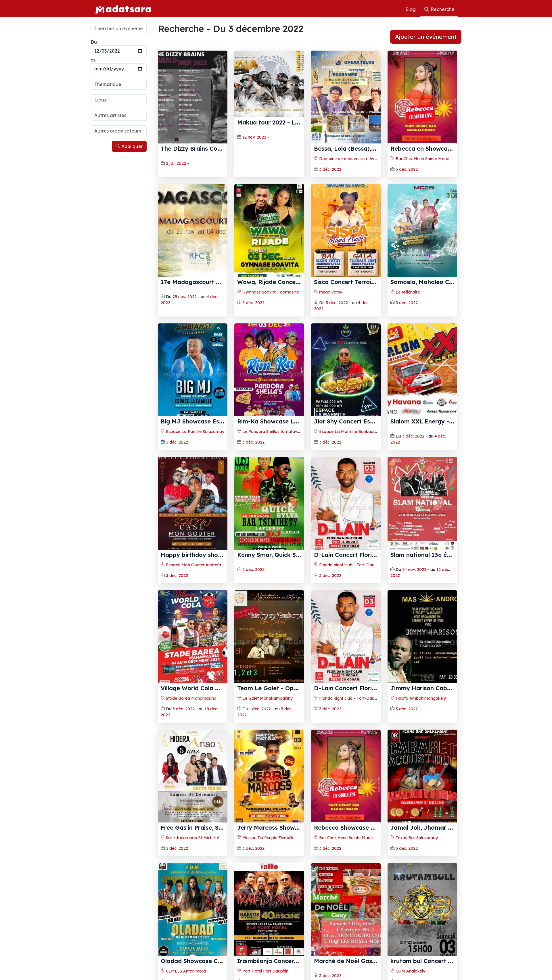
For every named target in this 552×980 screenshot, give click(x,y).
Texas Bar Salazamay (416, 837)
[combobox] (118, 84)
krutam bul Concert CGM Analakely (441, 960)
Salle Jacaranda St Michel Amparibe (200, 837)
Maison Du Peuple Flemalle (267, 837)
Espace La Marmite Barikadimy (349, 431)
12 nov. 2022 (254, 137)
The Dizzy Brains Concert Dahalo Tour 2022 (222, 148)
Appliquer (131, 146)
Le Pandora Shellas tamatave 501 (274, 431)
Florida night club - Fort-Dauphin (350, 564)
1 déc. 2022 (260, 708)
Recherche (442, 9)
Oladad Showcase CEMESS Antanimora (217, 960)
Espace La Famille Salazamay (194, 431)
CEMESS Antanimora (185, 971)
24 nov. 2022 (414, 569)
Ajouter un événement (426, 36)
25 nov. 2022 (184, 296)
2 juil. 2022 (176, 163)
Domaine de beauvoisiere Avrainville (353, 158)
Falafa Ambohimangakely (420, 698)
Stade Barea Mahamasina (190, 698)
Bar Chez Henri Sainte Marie (421, 158)
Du (94, 42)
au (94, 60)
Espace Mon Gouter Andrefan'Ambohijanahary (210, 564)
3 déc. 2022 (330, 169)
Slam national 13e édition (426, 554)
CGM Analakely (409, 971)
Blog (411, 9)
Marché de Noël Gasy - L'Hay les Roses (370, 960)
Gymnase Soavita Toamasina (270, 292)
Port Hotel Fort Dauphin (264, 971)
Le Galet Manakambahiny (267, 698)
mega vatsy (330, 292)
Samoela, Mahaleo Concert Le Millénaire (447, 281)
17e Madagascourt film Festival (206, 281)
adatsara (128, 9)
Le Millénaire (407, 292)
